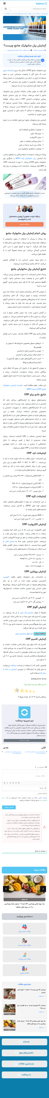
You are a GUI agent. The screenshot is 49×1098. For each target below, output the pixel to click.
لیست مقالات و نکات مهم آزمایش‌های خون (18, 50)
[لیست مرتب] (13, 782)
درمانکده (13, 665)
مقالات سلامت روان (25, 932)
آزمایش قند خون (26, 612)
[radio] (33, 692)
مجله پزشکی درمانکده (42, 14)
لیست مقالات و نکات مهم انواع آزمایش (24, 14)
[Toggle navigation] (4, 4)
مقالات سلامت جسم (24, 945)
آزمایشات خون (9, 70)
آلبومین (6, 577)
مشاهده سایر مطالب (24, 740)
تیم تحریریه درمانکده (38, 50)
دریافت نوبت (24, 224)
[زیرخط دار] (10, 782)
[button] (6, 889)
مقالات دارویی (24, 973)
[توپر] (4, 782)
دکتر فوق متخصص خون (24, 633)
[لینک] (18, 782)
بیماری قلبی (9, 541)
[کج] (7, 782)
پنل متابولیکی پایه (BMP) (25, 158)
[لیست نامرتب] (15, 782)
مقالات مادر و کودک (24, 959)
